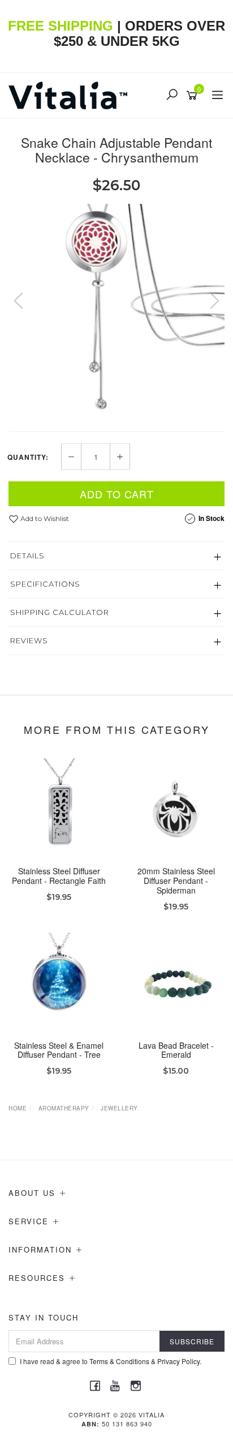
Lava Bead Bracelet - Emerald (176, 1050)
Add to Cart (117, 493)
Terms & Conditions (119, 1361)
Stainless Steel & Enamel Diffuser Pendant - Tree (58, 1050)
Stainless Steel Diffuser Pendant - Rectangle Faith (59, 875)
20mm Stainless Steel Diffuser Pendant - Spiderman (176, 880)
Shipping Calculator (59, 612)
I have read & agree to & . (110, 1361)
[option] (116, 312)
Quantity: (28, 457)
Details (27, 555)
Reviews (29, 640)
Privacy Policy (178, 1361)
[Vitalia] (70, 94)
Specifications (45, 583)
